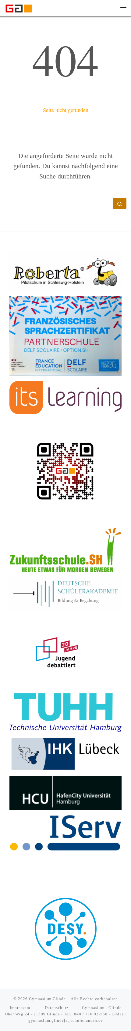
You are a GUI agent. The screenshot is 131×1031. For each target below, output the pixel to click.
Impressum (20, 1007)
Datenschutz (57, 1007)
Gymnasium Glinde (47, 998)
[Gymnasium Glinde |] (19, 7)
